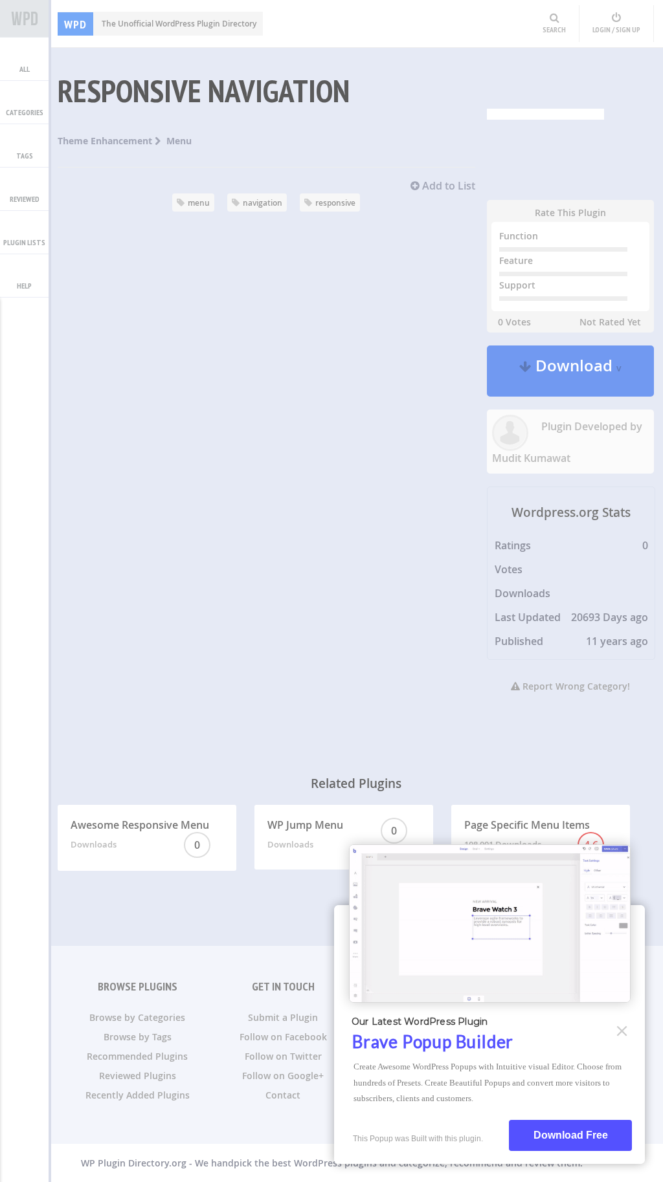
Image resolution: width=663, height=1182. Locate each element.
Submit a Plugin (283, 1017)
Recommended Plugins (137, 1056)
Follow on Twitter (283, 1056)
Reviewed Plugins (137, 1075)
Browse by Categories (137, 1017)
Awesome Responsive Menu (140, 835)
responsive (335, 202)
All (24, 69)
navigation (262, 202)
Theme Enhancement (106, 141)
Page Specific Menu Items (531, 835)
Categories (24, 112)
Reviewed (24, 199)
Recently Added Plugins (137, 1095)
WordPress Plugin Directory (24, 19)
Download (577, 371)
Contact (282, 1095)
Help (24, 285)
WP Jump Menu (332, 834)
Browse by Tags (138, 1037)
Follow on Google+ (283, 1075)
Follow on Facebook (283, 1037)
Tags (24, 155)
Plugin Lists (24, 242)
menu (199, 202)
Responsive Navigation (204, 90)
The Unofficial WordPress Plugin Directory (160, 23)
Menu (179, 141)
